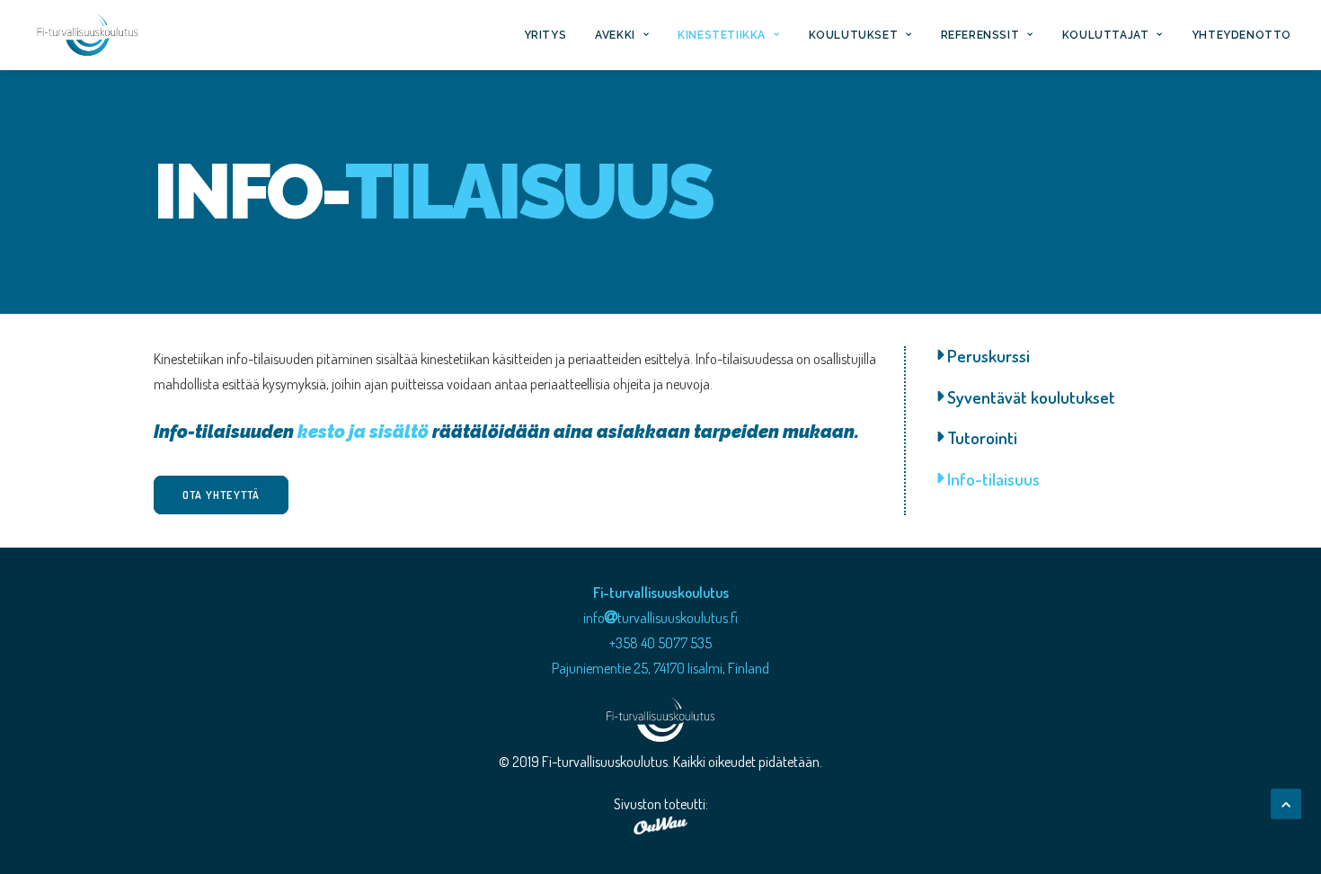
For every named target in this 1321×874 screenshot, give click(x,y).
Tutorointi (980, 437)
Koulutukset (854, 35)
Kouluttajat (1105, 35)
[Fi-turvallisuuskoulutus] (88, 35)
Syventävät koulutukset (1029, 397)
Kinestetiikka (722, 35)
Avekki (615, 35)
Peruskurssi (987, 355)
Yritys (545, 35)
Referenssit (980, 35)
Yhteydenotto (1241, 35)
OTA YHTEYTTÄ (221, 495)
